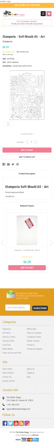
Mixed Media (8, 349)
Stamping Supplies (34, 349)
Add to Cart (27, 267)
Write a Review (8, 54)
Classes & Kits (8, 341)
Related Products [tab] (27, 206)
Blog (28, 377)
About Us (31, 369)
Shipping (30, 373)
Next (51, 243)
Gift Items (6, 333)
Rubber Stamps (33, 341)
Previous (2, 243)
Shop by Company (34, 333)
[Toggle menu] (43, 13)
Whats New (31, 329)
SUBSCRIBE (40, 308)
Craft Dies (7, 345)
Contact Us (7, 377)
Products (31, 345)
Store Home (7, 369)
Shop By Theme (9, 337)
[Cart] (48, 15)
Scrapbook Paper (34, 337)
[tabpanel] (27, 242)
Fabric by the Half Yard (12, 353)
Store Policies (8, 373)
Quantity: (20, 142)
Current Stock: (27, 134)
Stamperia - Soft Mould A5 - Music (27, 250)
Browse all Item (9, 381)
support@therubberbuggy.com (18, 409)
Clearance (7, 329)
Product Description (27, 174)
